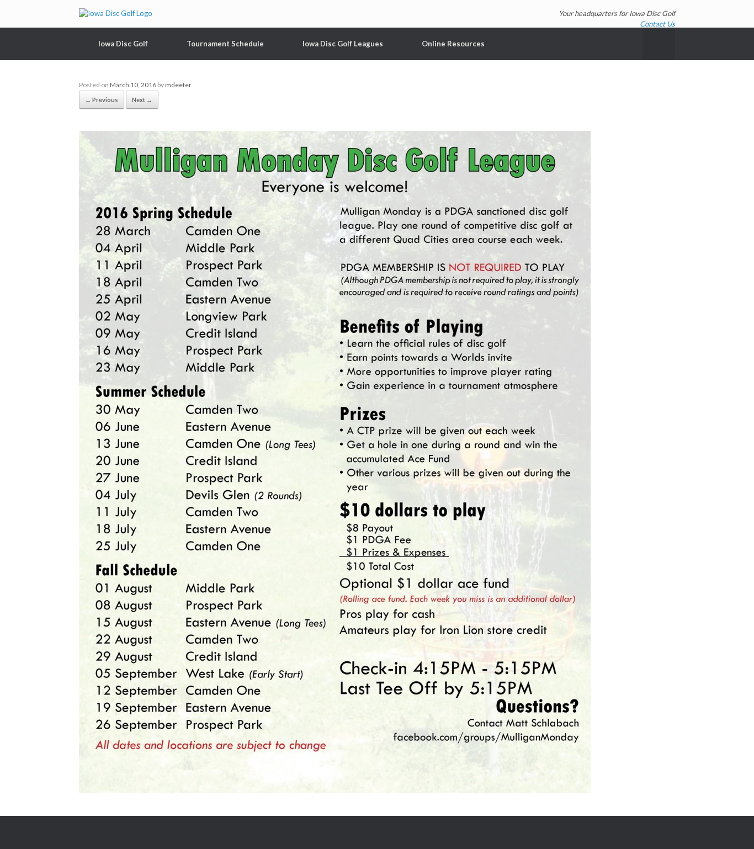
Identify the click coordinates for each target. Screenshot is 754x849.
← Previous (101, 99)
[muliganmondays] (335, 790)
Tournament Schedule (225, 43)
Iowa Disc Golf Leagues (342, 43)
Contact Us (657, 24)
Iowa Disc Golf (123, 43)
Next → (142, 99)
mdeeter (178, 85)
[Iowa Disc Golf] (115, 13)
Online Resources (453, 43)
